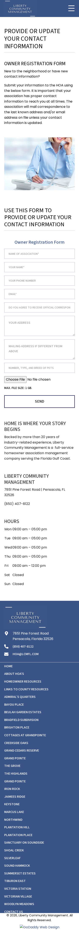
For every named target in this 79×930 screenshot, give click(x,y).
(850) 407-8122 (23, 646)
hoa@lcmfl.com (26, 654)
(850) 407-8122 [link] (17, 503)
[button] (71, 8)
